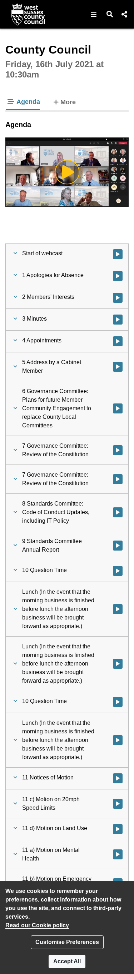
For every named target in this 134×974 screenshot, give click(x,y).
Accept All (67, 961)
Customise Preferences (67, 942)
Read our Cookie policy (37, 925)
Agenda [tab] (27, 101)
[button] (93, 14)
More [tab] (68, 102)
